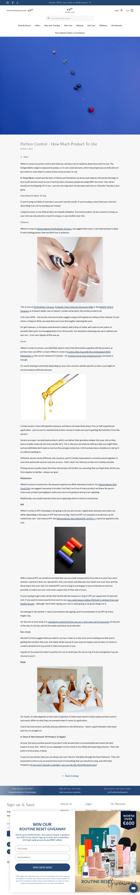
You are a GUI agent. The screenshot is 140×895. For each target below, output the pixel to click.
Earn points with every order (117, 788)
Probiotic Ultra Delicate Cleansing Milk (74, 307)
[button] (24, 25)
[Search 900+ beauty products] (49, 18)
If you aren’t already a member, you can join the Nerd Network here (63, 764)
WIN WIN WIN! (42, 867)
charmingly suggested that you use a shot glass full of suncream (78, 621)
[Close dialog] (133, 816)
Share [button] (26, 157)
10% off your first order (70, 788)
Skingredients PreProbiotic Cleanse (54, 228)
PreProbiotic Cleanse (43, 307)
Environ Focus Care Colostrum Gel (84, 355)
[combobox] (70, 18)
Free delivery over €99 (22, 788)
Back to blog (71, 775)
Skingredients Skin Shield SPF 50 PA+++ (76, 518)
